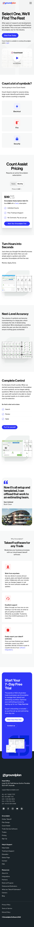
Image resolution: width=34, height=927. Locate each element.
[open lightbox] (17, 58)
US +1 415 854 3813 (8, 799)
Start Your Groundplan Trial (17, 223)
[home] (9, 3)
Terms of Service (7, 908)
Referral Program (7, 883)
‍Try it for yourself (10, 427)
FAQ (3, 864)
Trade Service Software (9, 829)
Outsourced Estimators (9, 886)
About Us (5, 873)
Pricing (4, 835)
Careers (4, 893)
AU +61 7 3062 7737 (8, 794)
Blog (3, 896)
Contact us (11, 726)
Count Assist (6, 826)
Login (7, 43)
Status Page (6, 857)
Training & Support (8, 851)
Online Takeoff (6, 819)
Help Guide (5, 848)
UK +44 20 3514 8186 (9, 804)
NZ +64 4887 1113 (7, 797)
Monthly (20, 184)
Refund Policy (6, 912)
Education (5, 854)
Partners (5, 880)
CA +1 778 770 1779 (8, 801)
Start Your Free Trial (14, 720)
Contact (4, 861)
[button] (30, 3)
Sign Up (4, 839)
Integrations (6, 876)
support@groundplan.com (10, 790)
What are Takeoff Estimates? (11, 889)
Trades (4, 832)
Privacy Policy (6, 904)
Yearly (13, 184)
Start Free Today (10, 35)
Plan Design (6, 822)
